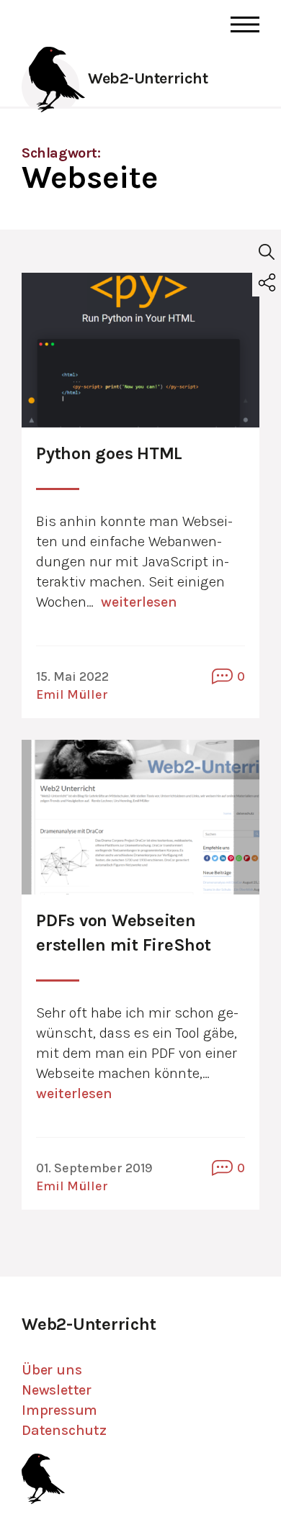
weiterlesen (139, 602)
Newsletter (57, 1390)
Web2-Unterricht (148, 78)
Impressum (59, 1410)
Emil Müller (72, 694)
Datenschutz (64, 1430)
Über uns (51, 1370)
